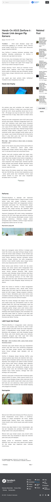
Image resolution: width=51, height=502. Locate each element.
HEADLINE (23, 460)
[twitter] (45, 495)
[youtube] (48, 495)
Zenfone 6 (12, 45)
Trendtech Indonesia (7, 459)
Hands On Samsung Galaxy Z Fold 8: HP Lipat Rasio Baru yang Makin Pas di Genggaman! (43, 63)
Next (30, 464)
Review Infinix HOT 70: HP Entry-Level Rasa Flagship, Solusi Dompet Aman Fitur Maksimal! (43, 40)
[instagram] (40, 495)
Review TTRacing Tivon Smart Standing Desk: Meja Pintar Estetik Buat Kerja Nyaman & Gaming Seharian (43, 75)
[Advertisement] (25, 14)
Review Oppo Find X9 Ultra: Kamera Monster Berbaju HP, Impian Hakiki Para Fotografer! (42, 99)
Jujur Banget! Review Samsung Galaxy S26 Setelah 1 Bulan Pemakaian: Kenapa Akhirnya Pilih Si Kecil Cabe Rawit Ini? (43, 87)
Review (3, 39)
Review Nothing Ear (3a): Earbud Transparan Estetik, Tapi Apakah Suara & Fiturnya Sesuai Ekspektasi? (42, 53)
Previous (5, 464)
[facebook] (43, 495)
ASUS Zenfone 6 (17, 460)
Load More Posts (42, 109)
